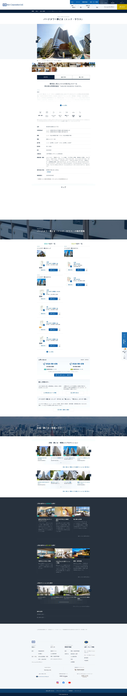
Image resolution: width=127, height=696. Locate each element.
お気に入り (122, 2)
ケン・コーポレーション (89, 655)
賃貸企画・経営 (74, 653)
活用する (88, 5)
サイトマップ (78, 690)
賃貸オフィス (53, 651)
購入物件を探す (40, 617)
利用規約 (71, 690)
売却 (72, 659)
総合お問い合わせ (50, 690)
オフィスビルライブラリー (56, 659)
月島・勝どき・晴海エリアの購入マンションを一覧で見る (76, 491)
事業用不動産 (85, 2)
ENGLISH (101, 1)
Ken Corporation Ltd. (13, 5)
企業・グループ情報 (94, 2)
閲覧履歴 (112, 2)
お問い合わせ (122, 6)
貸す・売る (34, 656)
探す (73, 5)
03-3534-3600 (50, 366)
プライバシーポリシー (61, 690)
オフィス (78, 2)
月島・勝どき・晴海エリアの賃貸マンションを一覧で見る (76, 467)
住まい (72, 2)
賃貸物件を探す (40, 614)
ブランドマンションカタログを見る (81, 606)
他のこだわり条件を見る (83, 536)
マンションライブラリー (109, 7)
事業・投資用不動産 (55, 656)
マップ (54, 369)
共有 (124, 358)
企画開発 (73, 661)
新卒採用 (86, 657)
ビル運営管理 (53, 653)
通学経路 (49, 171)
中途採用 (86, 660)
